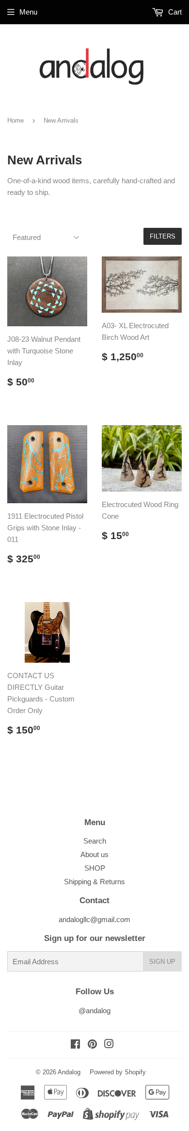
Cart (174, 12)
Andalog (69, 1072)
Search (94, 841)
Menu (28, 12)
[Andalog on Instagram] (109, 1045)
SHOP (94, 868)
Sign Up (162, 961)
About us (94, 854)
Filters (162, 236)
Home (15, 120)
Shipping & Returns (94, 881)
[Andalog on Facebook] (75, 1045)
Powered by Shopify (118, 1072)
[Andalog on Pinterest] (92, 1045)
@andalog (94, 1010)
